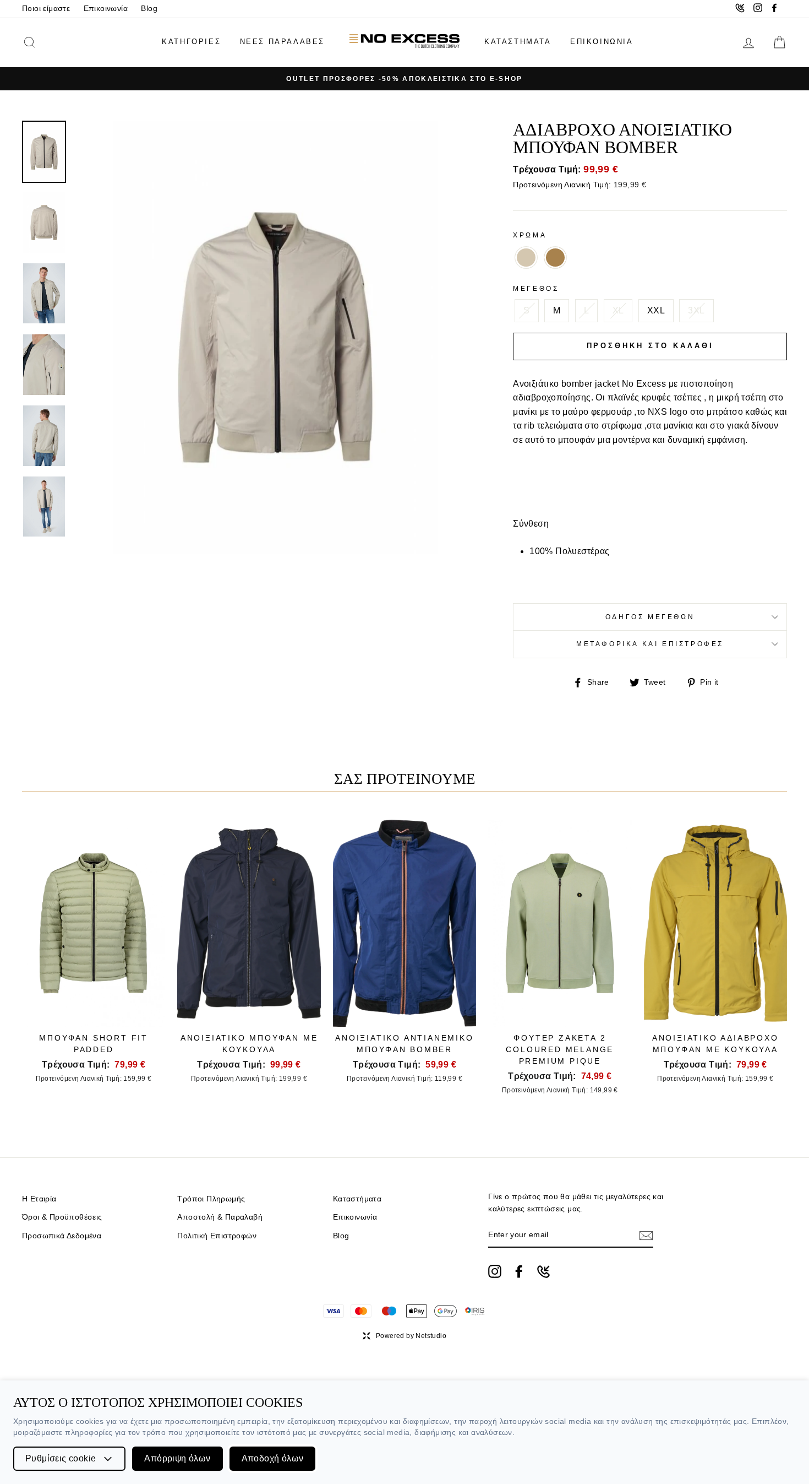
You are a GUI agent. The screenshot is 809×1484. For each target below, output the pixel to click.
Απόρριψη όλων (177, 1458)
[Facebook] (519, 1271)
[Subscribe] (646, 1235)
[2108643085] (543, 1271)
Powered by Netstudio (411, 1336)
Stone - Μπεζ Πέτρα (526, 258)
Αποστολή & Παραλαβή (220, 1217)
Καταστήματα (357, 1199)
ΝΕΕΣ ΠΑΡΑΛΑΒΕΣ (282, 41)
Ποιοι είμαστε (46, 8)
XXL (656, 310)
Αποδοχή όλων (273, 1458)
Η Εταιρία (39, 1199)
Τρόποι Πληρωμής (211, 1199)
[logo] (404, 42)
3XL (696, 310)
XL (618, 310)
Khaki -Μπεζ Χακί (555, 258)
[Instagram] (494, 1271)
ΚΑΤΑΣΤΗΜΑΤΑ (517, 41)
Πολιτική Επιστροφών (216, 1236)
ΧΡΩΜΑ (529, 235)
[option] (404, 79)
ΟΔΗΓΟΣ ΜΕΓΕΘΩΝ (650, 617)
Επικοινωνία (106, 8)
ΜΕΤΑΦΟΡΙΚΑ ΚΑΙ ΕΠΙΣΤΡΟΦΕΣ (650, 644)
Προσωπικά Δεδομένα (61, 1236)
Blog (149, 8)
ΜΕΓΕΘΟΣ (536, 289)
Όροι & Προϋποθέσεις (62, 1217)
